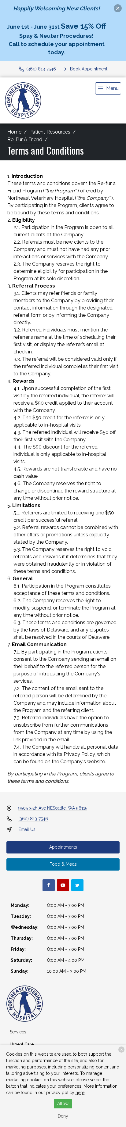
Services (18, 1031)
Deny (63, 1116)
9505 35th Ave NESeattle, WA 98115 (52, 808)
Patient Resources (49, 132)
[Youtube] (63, 885)
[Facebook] (49, 885)
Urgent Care (22, 1044)
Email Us (26, 829)
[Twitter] (77, 885)
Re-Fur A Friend (24, 139)
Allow (63, 1103)
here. (80, 1092)
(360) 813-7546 (33, 818)
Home (14, 132)
